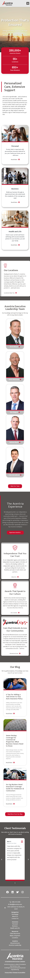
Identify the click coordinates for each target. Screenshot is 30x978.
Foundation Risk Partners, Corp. (18, 965)
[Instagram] (22, 892)
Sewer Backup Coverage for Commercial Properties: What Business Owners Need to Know (14, 740)
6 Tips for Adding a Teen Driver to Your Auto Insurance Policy (14, 696)
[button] (27, 3)
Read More (14, 159)
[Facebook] (7, 892)
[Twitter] (17, 892)
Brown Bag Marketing (18, 969)
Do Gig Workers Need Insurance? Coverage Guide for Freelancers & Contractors (15, 787)
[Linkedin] (12, 892)
